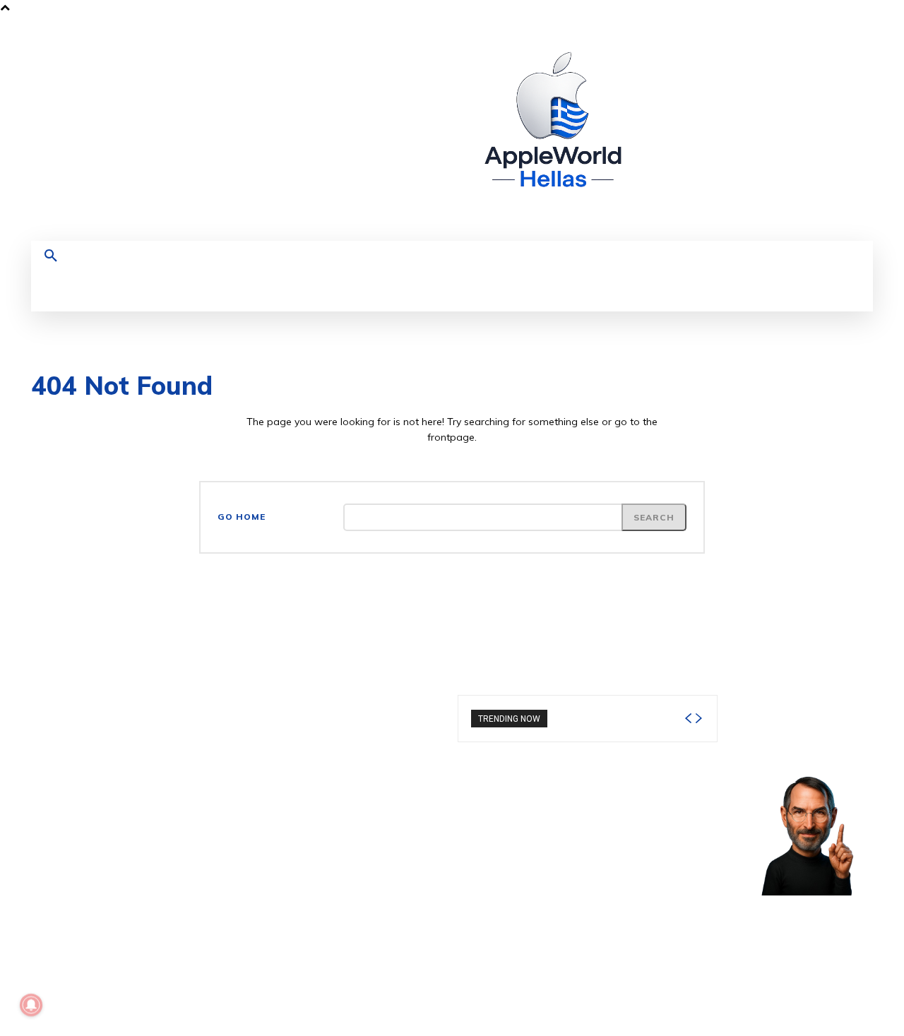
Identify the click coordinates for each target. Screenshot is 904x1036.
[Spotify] (746, 128)
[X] (772, 128)
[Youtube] (798, 128)
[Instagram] (720, 128)
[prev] (688, 719)
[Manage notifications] (31, 1005)
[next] (698, 719)
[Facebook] (693, 128)
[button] (50, 256)
